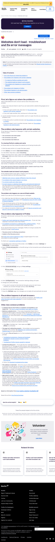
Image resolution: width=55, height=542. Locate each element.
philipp (13, 413)
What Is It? (32, 512)
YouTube (50, 538)
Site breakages (13, 16)
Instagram (53, 538)
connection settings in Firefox (17, 241)
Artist (37, 414)
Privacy (52, 38)
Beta (2, 512)
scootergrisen (33, 414)
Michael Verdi (40, 413)
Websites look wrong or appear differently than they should (19, 178)
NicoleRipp (16, 414)
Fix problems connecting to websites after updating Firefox (19, 223)
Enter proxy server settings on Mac (13, 236)
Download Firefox (44, 36)
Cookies (29, 537)
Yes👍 (20, 402)
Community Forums (24, 9)
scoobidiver (45, 413)
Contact (3, 539)
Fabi (45, 414)
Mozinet (20, 414)
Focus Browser (33, 503)
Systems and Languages (39, 38)
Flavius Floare (49, 414)
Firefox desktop (33, 495)
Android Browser (34, 498)
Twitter (3, 498)
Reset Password (33, 515)
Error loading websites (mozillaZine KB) (27, 391)
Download (32, 493)
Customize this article (6, 31)
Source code (4, 495)
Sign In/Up (50, 9)
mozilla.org (4, 537)
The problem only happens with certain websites (20, 110)
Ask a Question (33, 9)
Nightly (3, 517)
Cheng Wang (24, 413)
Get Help (31, 520)
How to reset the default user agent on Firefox (25, 309)
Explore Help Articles (13, 9)
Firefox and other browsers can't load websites (27, 382)
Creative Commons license (8, 533)
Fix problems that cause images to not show (14, 180)
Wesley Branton (26, 414)
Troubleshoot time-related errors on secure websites (21, 205)
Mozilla (4, 486)
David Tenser (18, 413)
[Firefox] (3, 37)
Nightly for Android (6, 520)
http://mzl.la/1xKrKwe (17, 395)
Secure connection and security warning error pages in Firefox (21, 208)
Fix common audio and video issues (12, 182)
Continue (27, 26)
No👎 (24, 402)
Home (2, 16)
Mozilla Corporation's (10, 526)
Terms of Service (14, 537)
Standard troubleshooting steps (19, 362)
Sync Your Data (33, 517)
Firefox (6, 16)
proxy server (15, 229)
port (21, 366)
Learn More (39, 438)
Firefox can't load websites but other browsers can (16, 220)
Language (37, 526)
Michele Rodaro (33, 413)
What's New (47, 38)
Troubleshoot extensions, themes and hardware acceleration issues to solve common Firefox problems (16, 339)
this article (26, 4)
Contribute (43, 9)
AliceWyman (4, 413)
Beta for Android (5, 515)
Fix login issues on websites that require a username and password (21, 184)
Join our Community (7, 501)
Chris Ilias (10, 413)
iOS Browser (32, 501)
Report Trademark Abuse (8, 493)
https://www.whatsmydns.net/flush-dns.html (24, 385)
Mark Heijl (41, 414)
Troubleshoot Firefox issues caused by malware (16, 342)
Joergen (9, 414)
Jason (12, 414)
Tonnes (28, 413)
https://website (6, 370)
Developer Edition (6, 510)
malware (29, 314)
